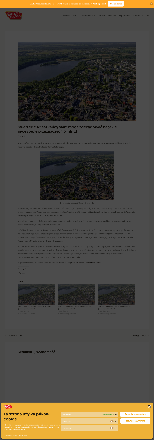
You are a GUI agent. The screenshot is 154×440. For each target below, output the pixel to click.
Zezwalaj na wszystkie (135, 414)
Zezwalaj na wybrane (135, 421)
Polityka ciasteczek (10, 435)
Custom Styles (23, 435)
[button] (149, 407)
